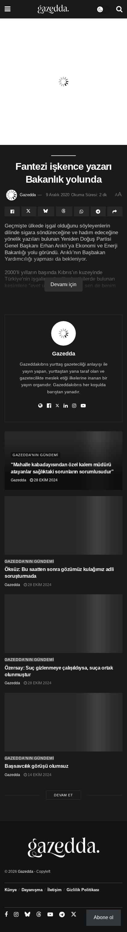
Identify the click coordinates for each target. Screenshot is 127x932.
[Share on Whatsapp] (81, 211)
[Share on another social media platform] (114, 211)
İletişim (54, 889)
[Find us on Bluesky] (27, 914)
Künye (11, 889)
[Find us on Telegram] (62, 914)
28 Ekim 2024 (45, 480)
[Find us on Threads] (38, 914)
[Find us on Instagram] (16, 914)
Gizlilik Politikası (83, 889)
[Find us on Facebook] (6, 914)
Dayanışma (32, 889)
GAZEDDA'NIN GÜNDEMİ (35, 455)
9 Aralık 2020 (57, 194)
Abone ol (103, 917)
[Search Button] (119, 9)
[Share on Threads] (64, 211)
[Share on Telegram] (98, 211)
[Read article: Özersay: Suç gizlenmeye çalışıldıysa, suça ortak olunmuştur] (63, 623)
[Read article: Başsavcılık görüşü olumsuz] (63, 722)
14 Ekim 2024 (39, 775)
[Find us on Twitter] (73, 914)
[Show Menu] (7, 9)
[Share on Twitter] (28, 211)
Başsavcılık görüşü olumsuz (36, 766)
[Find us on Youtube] (50, 914)
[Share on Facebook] (12, 211)
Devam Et (63, 795)
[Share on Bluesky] (46, 211)
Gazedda (28, 194)
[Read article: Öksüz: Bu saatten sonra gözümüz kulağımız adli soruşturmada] (63, 525)
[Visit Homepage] (53, 9)
